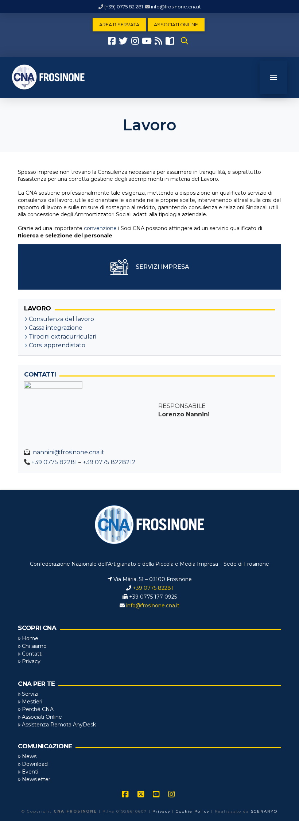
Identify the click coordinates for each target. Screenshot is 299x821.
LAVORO (37, 308)
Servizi (30, 694)
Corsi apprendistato (57, 345)
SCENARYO (264, 811)
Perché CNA (38, 709)
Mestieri (32, 701)
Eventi (30, 771)
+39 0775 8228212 (109, 462)
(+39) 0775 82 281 (123, 6)
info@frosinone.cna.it (176, 6)
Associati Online (42, 717)
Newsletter (36, 779)
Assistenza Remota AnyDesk (59, 724)
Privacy (31, 661)
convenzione (100, 228)
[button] (184, 41)
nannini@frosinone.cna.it (68, 452)
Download (35, 764)
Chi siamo (34, 646)
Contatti (32, 653)
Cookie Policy (192, 811)
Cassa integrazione (55, 327)
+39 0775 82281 (54, 462)
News (29, 756)
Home (30, 638)
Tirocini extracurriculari (62, 336)
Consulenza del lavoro (61, 319)
